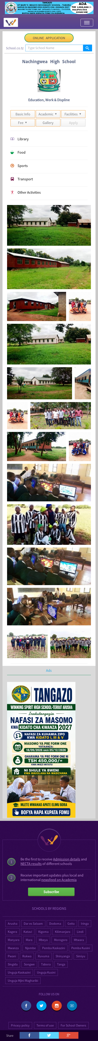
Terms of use (45, 1025)
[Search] (87, 48)
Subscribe (51, 891)
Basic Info (22, 114)
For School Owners (73, 1025)
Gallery (48, 122)
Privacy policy (20, 1025)
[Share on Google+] (68, 1035)
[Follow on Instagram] (57, 1006)
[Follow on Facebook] (26, 1006)
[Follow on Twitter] (41, 1006)
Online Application (49, 38)
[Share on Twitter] (49, 1035)
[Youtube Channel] (72, 1006)
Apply (73, 122)
